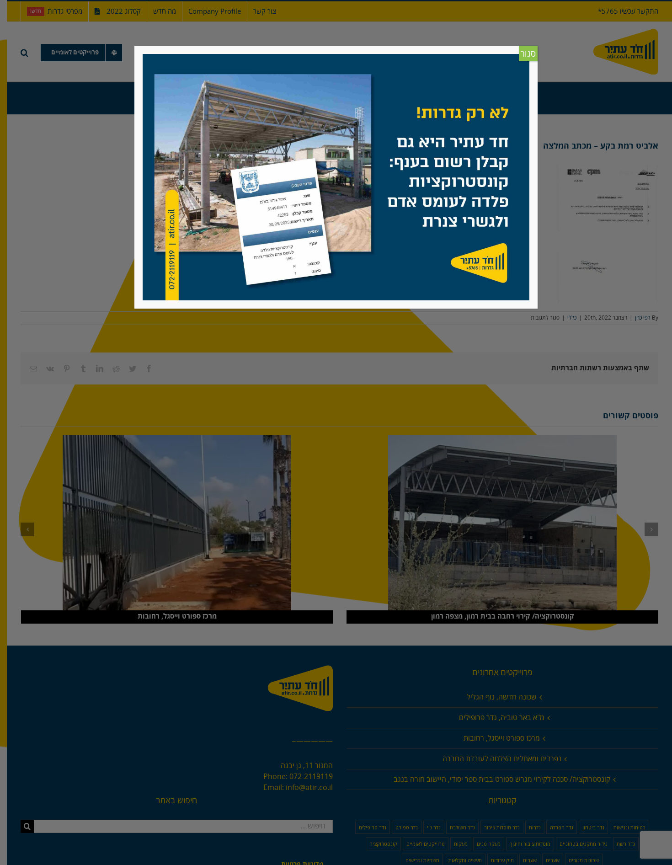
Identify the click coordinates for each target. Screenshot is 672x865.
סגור (528, 53)
